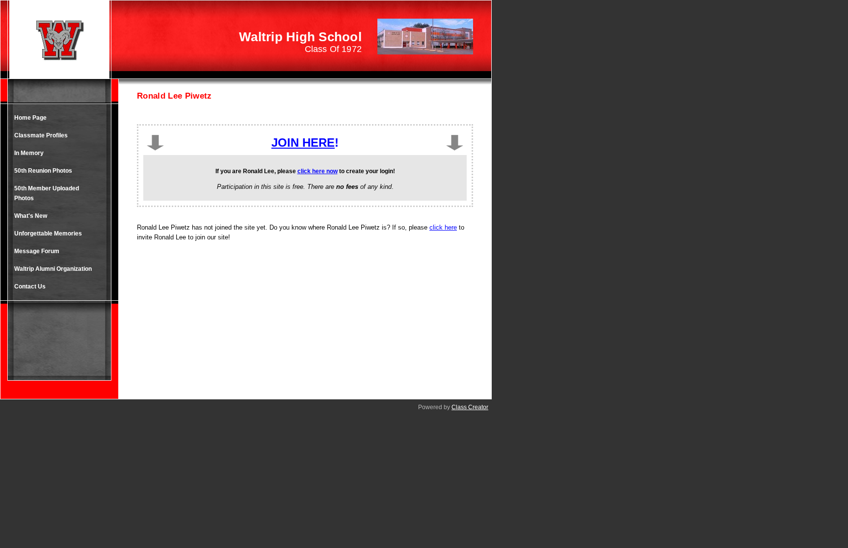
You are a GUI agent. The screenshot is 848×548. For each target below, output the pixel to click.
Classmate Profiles (41, 135)
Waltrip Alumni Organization (53, 268)
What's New (30, 215)
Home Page (30, 117)
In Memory (29, 153)
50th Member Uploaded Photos (46, 193)
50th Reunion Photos (43, 170)
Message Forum (36, 251)
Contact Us (30, 286)
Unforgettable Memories (48, 233)
